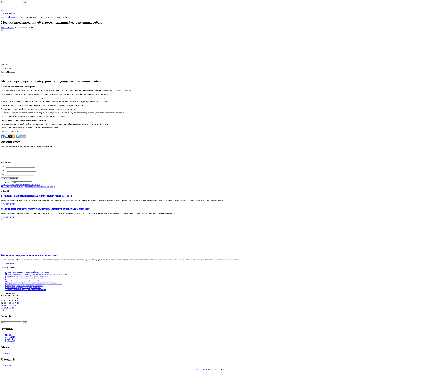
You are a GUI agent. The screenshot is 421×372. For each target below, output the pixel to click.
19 (2, 305)
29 (10, 308)
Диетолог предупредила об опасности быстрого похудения (27, 272)
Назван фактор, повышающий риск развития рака (24, 286)
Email (3, 170)
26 (2, 308)
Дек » (5, 310)
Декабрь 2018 (10, 339)
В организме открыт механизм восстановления (29, 255)
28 (7, 308)
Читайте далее (8, 204)
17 (15, 303)
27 (5, 308)
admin (11, 28)
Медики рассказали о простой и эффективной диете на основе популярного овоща (36, 274)
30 (13, 308)
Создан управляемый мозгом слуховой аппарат (23, 280)
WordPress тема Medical (204, 369)
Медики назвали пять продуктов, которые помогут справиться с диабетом (45, 208)
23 (13, 305)
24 (15, 305)
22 (10, 305)
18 (18, 303)
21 (7, 305)
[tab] (2, 10)
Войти (7, 353)
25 (18, 305)
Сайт (3, 174)
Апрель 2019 (10, 337)
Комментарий (6, 162)
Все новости (10, 13)
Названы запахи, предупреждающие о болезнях (23, 288)
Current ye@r (6, 182)
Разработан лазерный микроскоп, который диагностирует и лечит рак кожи (33, 284)
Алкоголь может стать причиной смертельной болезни (25, 290)
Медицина (5, 6)
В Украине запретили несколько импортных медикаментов (36, 195)
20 (5, 305)
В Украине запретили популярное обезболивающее (24, 278)
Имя (3, 166)
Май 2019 (8, 335)
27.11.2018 (5, 28)
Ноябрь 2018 (10, 341)
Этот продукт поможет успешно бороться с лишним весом (27, 276)
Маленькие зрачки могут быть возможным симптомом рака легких (30, 282)
